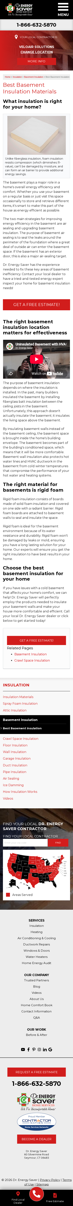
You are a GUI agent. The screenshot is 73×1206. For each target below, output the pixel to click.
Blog (36, 986)
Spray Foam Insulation (20, 703)
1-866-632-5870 (36, 25)
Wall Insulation (14, 752)
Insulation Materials (18, 697)
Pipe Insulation (14, 772)
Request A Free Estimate (37, 1072)
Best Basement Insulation (22, 728)
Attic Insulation (14, 710)
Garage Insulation (17, 758)
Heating (36, 932)
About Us (37, 999)
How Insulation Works (20, 792)
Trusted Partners (36, 980)
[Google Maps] (50, 1049)
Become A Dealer (36, 1139)
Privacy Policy (50, 1180)
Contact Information (36, 1011)
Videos (8, 798)
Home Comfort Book (36, 1005)
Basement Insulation (30, 654)
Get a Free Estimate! (36, 304)
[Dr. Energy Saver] (36, 1194)
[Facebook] (28, 1049)
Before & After (36, 1035)
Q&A (36, 1017)
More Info (36, 61)
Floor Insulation (15, 745)
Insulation (16, 685)
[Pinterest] (34, 1049)
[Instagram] (39, 1049)
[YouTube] (23, 1049)
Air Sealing (11, 778)
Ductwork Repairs (36, 944)
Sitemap (42, 1184)
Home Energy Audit (36, 963)
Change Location (36, 52)
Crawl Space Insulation (32, 660)
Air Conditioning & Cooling (37, 938)
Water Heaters (36, 957)
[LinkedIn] (44, 1049)
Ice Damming (13, 785)
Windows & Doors (37, 950)
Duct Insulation (15, 765)
